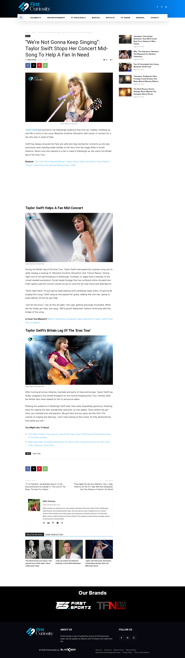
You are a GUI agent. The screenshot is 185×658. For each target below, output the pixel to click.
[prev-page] (28, 543)
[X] (33, 65)
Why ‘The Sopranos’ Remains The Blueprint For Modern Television (146, 53)
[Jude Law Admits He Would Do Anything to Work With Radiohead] (69, 549)
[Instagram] (45, 523)
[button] (21, 17)
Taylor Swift (31, 130)
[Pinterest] (39, 65)
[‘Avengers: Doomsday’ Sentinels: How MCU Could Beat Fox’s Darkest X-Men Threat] (125, 39)
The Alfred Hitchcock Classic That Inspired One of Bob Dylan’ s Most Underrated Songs (38, 563)
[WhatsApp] (45, 65)
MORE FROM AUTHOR (54, 535)
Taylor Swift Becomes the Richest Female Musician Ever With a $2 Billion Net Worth (98, 563)
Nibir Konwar (32, 60)
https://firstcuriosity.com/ (51, 505)
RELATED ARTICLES (35, 535)
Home (27, 32)
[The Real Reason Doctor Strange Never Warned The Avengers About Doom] (125, 92)
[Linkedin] (166, 6)
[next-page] (32, 543)
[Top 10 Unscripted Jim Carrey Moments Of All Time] (125, 67)
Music (34, 32)
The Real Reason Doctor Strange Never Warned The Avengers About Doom (145, 91)
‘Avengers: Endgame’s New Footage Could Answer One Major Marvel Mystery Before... (146, 78)
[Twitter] (161, 6)
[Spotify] (58, 523)
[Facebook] (157, 6)
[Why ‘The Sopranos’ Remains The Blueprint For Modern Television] (125, 54)
